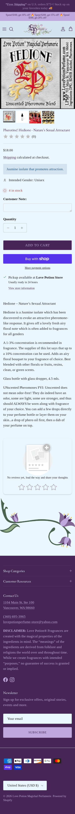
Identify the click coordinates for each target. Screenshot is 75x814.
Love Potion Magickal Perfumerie (32, 796)
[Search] (13, 29)
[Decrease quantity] (7, 227)
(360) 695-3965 (14, 616)
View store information (21, 288)
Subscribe (37, 732)
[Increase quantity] (23, 227)
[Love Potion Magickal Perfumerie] (38, 29)
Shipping (9, 157)
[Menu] (4, 29)
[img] (16, 136)
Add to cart (37, 245)
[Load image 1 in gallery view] (37, 73)
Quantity (9, 219)
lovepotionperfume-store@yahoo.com (30, 622)
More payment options (37, 267)
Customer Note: (15, 199)
